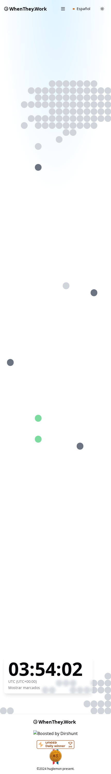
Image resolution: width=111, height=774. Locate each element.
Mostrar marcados (24, 687)
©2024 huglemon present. (55, 769)
